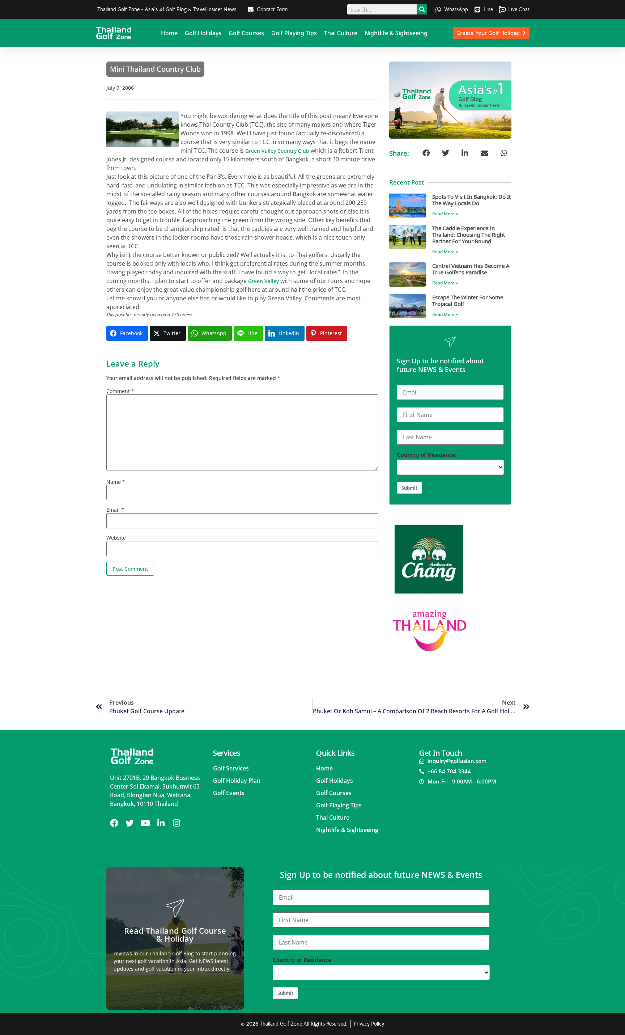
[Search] (422, 9)
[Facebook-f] (114, 823)
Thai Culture (340, 33)
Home (169, 33)
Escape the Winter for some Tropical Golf (467, 300)
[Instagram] (176, 823)
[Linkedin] (161, 823)
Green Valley (263, 281)
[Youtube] (145, 823)
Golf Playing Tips (294, 33)
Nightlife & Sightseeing (396, 33)
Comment (120, 391)
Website (116, 537)
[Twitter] (130, 823)
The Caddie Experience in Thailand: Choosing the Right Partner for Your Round (468, 234)
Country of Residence (426, 454)
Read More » (445, 214)
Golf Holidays (203, 33)
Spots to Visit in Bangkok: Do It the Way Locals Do (471, 200)
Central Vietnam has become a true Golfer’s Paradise (471, 269)
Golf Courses (246, 33)
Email (115, 509)
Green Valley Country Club (277, 150)
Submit (409, 488)
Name (115, 482)
